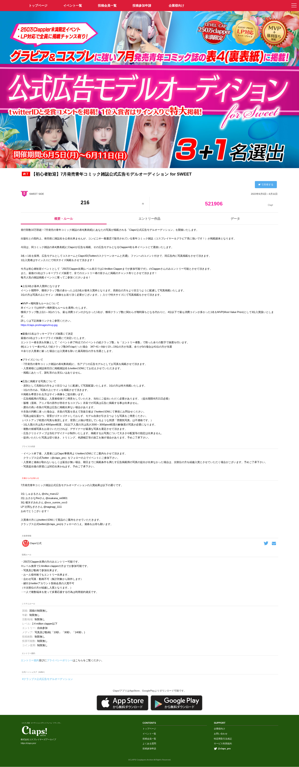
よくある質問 (149, 743)
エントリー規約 (30, 660)
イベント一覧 (72, 5)
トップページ (149, 728)
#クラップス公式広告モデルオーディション (47, 679)
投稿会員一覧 (107, 5)
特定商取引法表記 (223, 738)
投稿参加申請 (142, 5)
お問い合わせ (220, 733)
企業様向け (176, 5)
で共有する (267, 184)
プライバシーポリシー (60, 660)
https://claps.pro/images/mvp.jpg (39, 325)
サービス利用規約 (223, 743)
